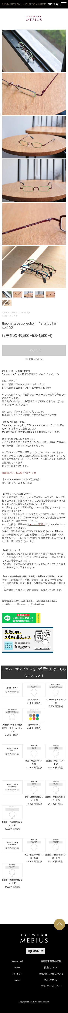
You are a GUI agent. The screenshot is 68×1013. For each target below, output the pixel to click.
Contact (17, 980)
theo (13, 312)
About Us (17, 973)
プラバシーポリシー (51, 986)
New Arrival (17, 961)
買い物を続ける (37, 604)
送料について (51, 980)
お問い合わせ (35, 359)
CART (53, 4)
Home (4, 312)
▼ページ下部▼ (37, 524)
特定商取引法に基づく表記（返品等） (18, 601)
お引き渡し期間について (51, 973)
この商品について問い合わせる (15, 604)
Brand (17, 967)
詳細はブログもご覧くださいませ (19, 472)
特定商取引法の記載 (51, 961)
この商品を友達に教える (46, 601)
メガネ (14, 316)
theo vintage (25, 312)
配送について (51, 967)
